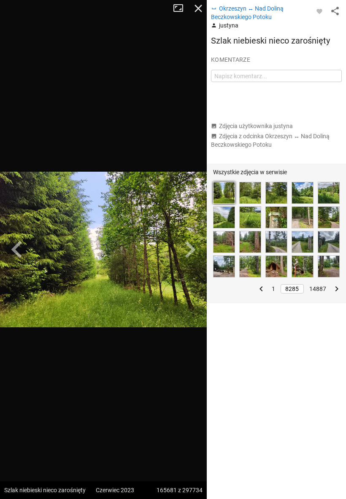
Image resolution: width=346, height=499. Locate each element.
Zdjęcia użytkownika (256, 126)
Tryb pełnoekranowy (181, 8)
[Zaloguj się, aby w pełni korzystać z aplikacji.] (319, 11)
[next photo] (190, 249)
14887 (317, 288)
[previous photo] (17, 249)
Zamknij (198, 8)
